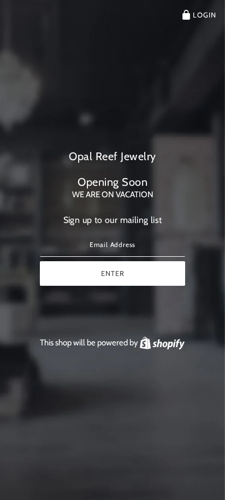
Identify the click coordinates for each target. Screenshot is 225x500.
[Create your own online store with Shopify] (162, 343)
